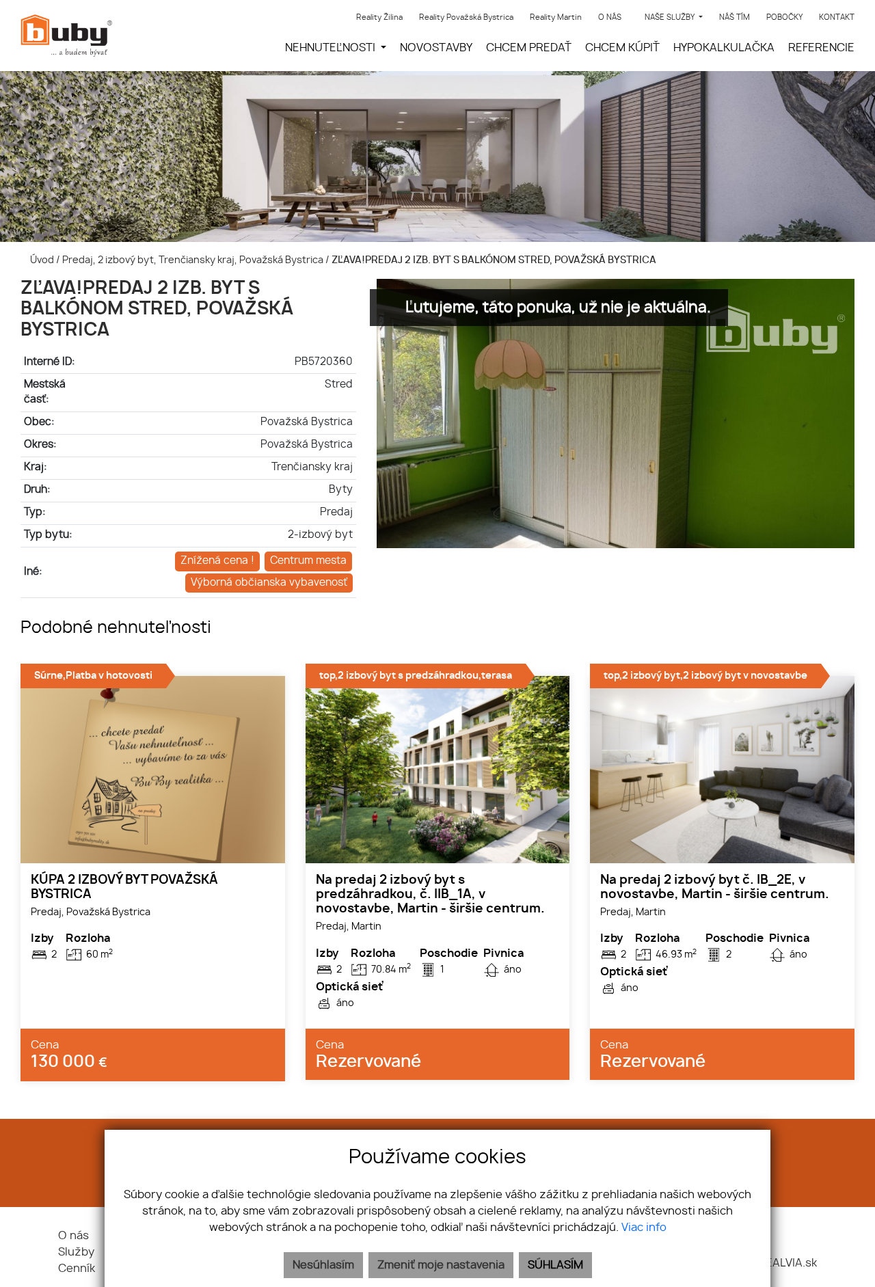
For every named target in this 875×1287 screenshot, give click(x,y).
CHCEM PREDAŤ (528, 47)
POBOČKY (784, 17)
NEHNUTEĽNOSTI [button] (331, 47)
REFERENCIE (821, 47)
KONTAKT (836, 17)
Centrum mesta (308, 561)
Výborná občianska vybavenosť (269, 583)
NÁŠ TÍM (734, 17)
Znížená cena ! (217, 561)
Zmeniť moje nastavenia (440, 1265)
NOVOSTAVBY (436, 47)
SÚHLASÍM (555, 1265)
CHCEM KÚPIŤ (622, 47)
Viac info (644, 1227)
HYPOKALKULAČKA (724, 47)
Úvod (41, 260)
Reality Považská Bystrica (466, 17)
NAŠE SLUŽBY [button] (671, 17)
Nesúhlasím (323, 1265)
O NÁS (609, 17)
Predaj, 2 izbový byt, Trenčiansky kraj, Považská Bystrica (193, 260)
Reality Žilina (379, 17)
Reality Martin (556, 17)
